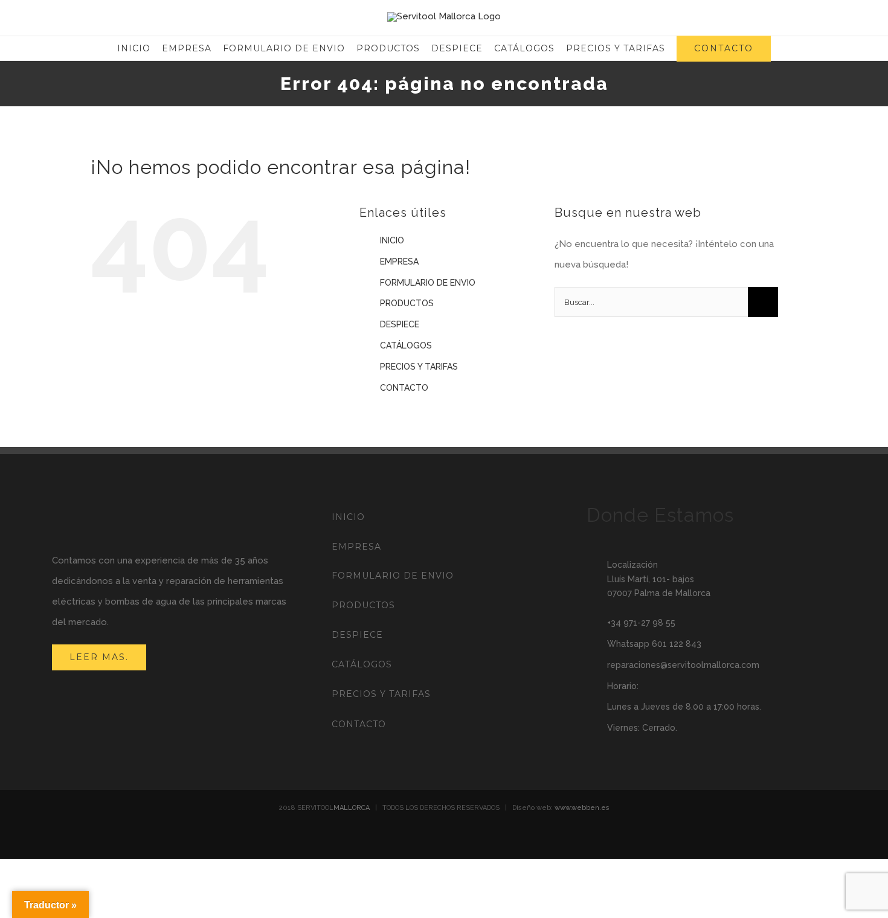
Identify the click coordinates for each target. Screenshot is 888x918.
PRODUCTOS (407, 303)
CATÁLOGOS (406, 345)
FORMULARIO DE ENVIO (427, 282)
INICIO (392, 240)
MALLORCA (351, 808)
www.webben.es (582, 808)
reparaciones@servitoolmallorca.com (683, 665)
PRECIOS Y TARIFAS (419, 366)
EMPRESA (399, 261)
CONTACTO (404, 388)
